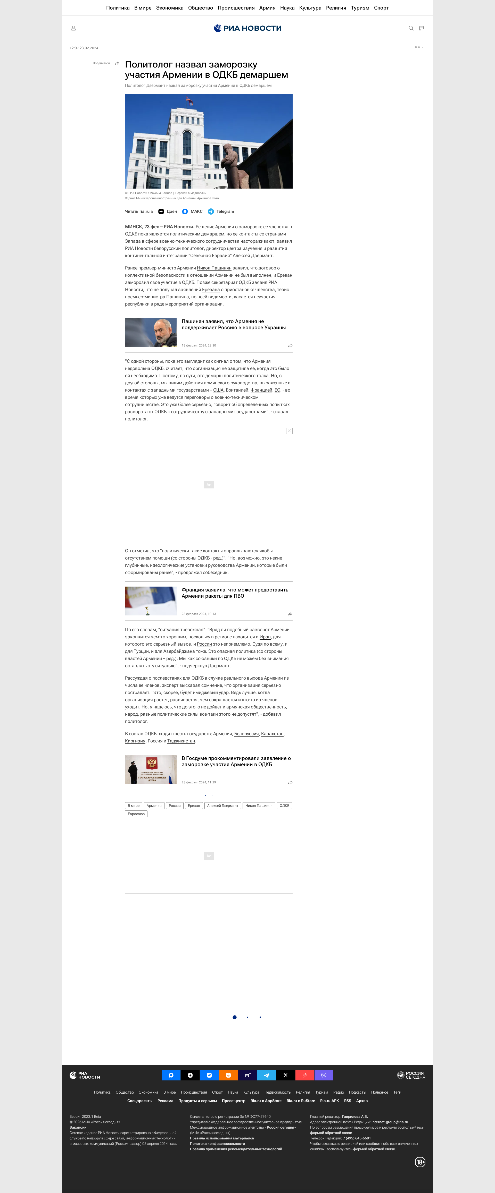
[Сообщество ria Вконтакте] (209, 1075)
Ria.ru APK (329, 1100)
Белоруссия (246, 733)
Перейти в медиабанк (190, 193)
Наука (233, 1092)
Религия (303, 1092)
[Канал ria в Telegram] (266, 1075)
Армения (154, 805)
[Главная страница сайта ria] (247, 28)
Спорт (217, 1092)
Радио (338, 1092)
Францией (261, 390)
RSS (347, 1100)
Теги (397, 1092)
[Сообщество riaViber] (324, 1075)
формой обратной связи (331, 1133)
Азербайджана (179, 651)
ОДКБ (157, 368)
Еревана (211, 289)
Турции (141, 651)
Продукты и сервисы (197, 1100)
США (218, 390)
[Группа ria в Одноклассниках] (228, 1075)
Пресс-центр (233, 1100)
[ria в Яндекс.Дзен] (190, 1075)
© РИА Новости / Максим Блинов (148, 193)
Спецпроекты (139, 1100)
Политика (102, 1092)
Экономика (148, 1092)
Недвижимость (278, 1092)
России (204, 644)
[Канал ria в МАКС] (171, 1075)
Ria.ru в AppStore (266, 1100)
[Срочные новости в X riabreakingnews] (304, 1075)
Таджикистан (181, 740)
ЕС (277, 390)
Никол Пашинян (214, 267)
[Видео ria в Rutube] (247, 1075)
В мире (133, 805)
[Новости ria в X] (285, 1075)
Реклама (165, 1100)
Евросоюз (136, 814)
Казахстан (272, 733)
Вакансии (78, 1127)
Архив (362, 1100)
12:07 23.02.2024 (84, 48)
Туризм (321, 1092)
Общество (125, 1092)
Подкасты (357, 1092)
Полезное (379, 1092)
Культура (251, 1092)
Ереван (194, 805)
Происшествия (194, 1092)
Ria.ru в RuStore (301, 1100)
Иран (265, 636)
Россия (175, 805)
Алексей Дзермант (222, 805)
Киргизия (135, 740)
